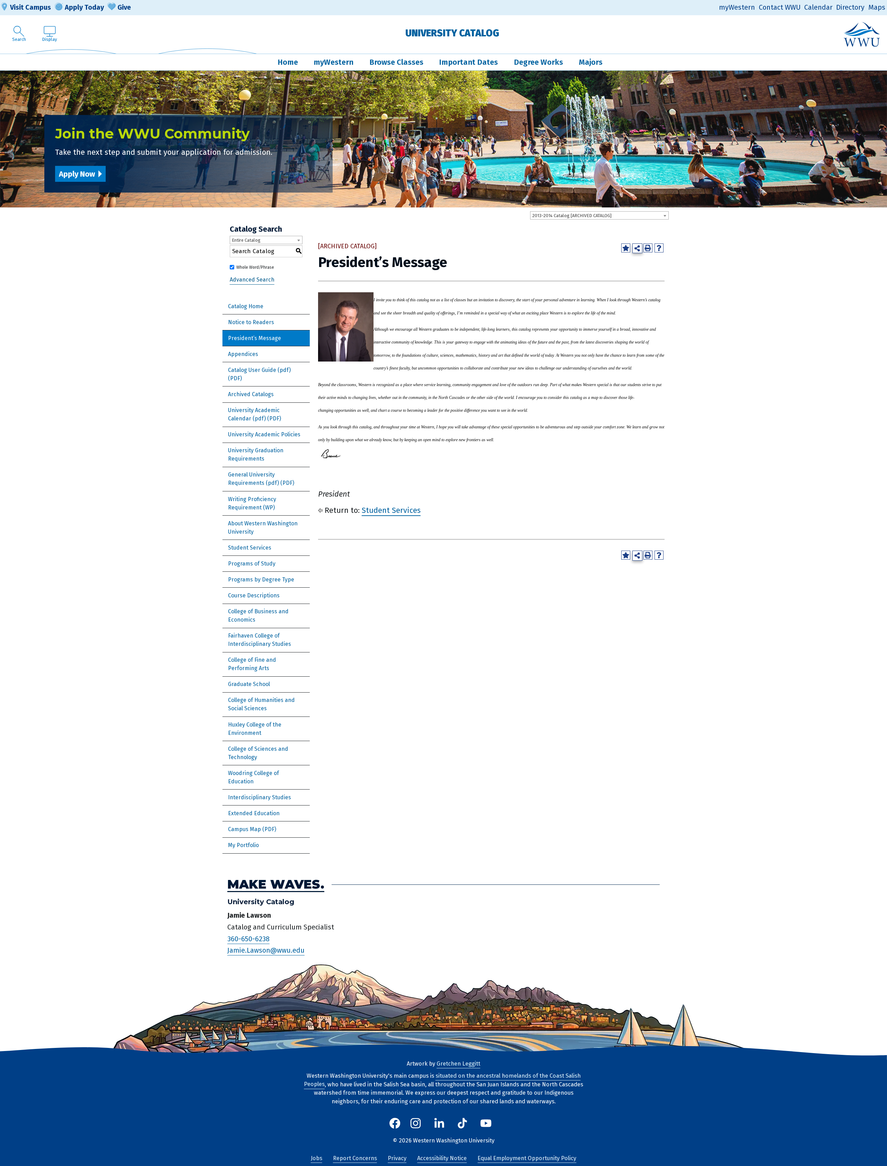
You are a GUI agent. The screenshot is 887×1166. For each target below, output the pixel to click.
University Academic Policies (264, 434)
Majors (591, 62)
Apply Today (84, 7)
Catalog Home (245, 306)
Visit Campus (30, 7)
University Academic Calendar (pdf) (254, 414)
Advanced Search (252, 280)
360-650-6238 (248, 939)
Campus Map (244, 829)
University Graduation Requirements (255, 454)
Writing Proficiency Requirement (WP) (252, 503)
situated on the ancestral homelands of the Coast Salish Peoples (442, 1080)
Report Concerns (355, 1158)
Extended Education (254, 813)
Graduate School (249, 684)
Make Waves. (275, 884)
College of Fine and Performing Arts (252, 664)
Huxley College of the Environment (254, 728)
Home (288, 62)
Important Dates (468, 62)
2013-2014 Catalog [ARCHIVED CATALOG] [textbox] (572, 215)
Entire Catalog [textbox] (246, 240)
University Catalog (452, 33)
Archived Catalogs (251, 394)
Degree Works (538, 62)
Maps (876, 7)
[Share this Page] (637, 248)
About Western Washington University (263, 527)
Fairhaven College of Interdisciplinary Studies (259, 639)
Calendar (818, 7)
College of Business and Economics (258, 615)
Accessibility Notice (442, 1158)
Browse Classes (396, 62)
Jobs (316, 1158)
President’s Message (254, 338)
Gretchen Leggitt (458, 1063)
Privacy (397, 1158)
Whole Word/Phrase (255, 267)
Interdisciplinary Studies (259, 797)
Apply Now (77, 174)
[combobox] (599, 215)
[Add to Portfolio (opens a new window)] (625, 247)
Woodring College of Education (253, 777)
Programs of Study (251, 563)
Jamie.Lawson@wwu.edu (266, 950)
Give (124, 7)
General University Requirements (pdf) (253, 478)
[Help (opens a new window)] (659, 247)
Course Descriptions (254, 595)
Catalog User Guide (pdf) (259, 370)
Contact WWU (780, 7)
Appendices (243, 354)
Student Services (249, 547)
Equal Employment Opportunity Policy (526, 1158)
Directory (850, 7)
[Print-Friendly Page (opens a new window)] (647, 247)
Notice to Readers (251, 322)
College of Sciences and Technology (258, 753)
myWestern (737, 7)
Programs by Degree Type (261, 579)
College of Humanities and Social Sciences (261, 704)
